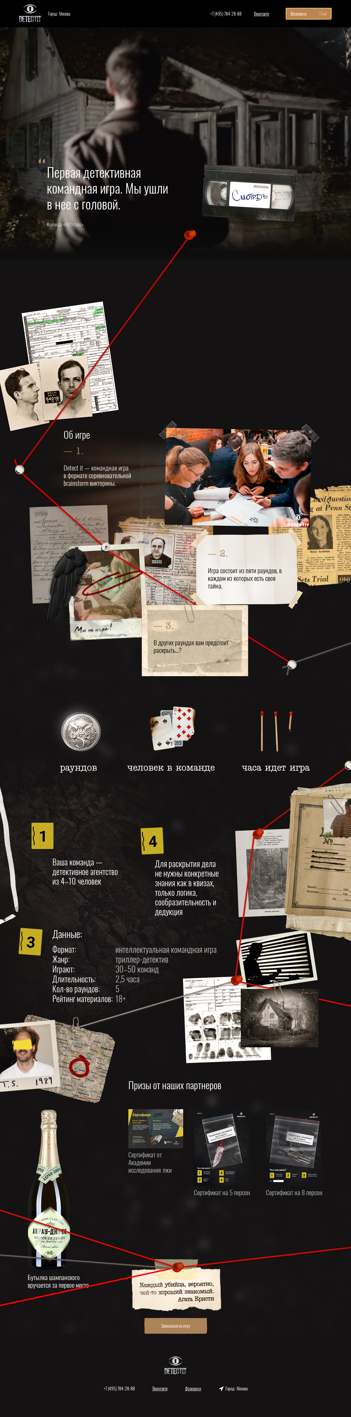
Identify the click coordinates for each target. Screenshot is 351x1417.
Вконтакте (261, 13)
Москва (59, 23)
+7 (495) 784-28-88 (226, 13)
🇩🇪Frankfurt (59, 39)
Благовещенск (59, 31)
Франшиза (193, 1388)
